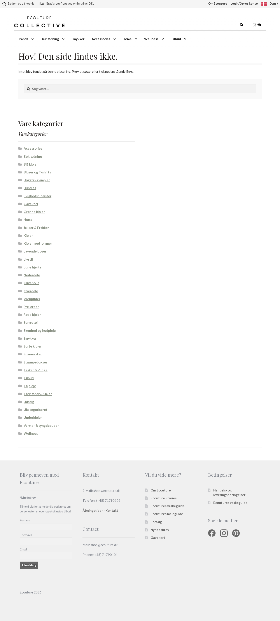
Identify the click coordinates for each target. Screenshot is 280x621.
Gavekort (31, 204)
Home (127, 39)
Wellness (151, 39)
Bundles (30, 188)
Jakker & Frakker (36, 228)
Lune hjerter (33, 267)
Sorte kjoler (33, 346)
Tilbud (176, 39)
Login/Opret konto (244, 3)
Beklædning (50, 39)
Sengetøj (31, 322)
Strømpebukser (35, 362)
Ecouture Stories (163, 498)
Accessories (101, 39)
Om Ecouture (217, 3)
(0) (254, 25)
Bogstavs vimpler (37, 180)
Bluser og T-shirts (37, 172)
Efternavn (26, 535)
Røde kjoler (32, 315)
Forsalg (156, 522)
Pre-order (31, 307)
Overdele (31, 291)
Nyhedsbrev (159, 530)
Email (23, 549)
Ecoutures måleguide (166, 514)
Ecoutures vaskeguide (167, 506)
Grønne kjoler (34, 212)
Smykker (78, 39)
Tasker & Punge (35, 370)
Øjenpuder (32, 299)
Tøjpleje (30, 386)
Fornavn (25, 520)
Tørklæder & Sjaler (38, 394)
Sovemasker (33, 354)
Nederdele (32, 275)
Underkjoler (33, 417)
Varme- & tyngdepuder (41, 425)
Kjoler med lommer (38, 243)
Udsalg (29, 402)
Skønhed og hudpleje (40, 330)
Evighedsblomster (37, 196)
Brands (23, 39)
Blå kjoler (31, 164)
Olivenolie (31, 283)
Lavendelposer (35, 251)
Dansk (274, 3)
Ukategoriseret (35, 410)
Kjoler (28, 235)
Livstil (28, 259)
